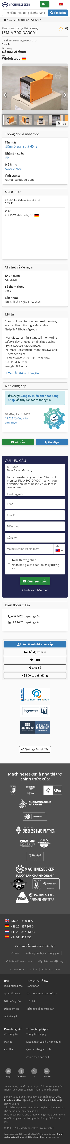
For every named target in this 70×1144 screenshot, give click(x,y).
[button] (66, 4)
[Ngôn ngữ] (61, 4)
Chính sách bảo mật (35, 590)
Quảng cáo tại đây (36, 749)
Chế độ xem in (36, 652)
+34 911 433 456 (21, 937)
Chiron (15, 953)
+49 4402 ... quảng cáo (25, 616)
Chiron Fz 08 (17, 969)
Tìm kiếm (59, 13)
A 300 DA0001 (13, 168)
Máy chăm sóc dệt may (51, 961)
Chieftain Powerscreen (19, 961)
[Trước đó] (5, 95)
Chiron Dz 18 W (51, 969)
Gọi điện (53, 442)
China (33, 969)
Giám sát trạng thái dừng (21, 146)
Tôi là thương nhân (24, 560)
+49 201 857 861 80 (23, 932)
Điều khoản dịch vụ (37, 1137)
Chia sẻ (36, 668)
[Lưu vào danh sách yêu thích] (61, 28)
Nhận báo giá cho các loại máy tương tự (35, 567)
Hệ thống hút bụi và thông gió (42, 953)
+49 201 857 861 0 (22, 926)
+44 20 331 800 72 (22, 921)
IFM (7, 157)
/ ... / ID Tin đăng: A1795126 (22, 19)
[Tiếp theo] (64, 95)
